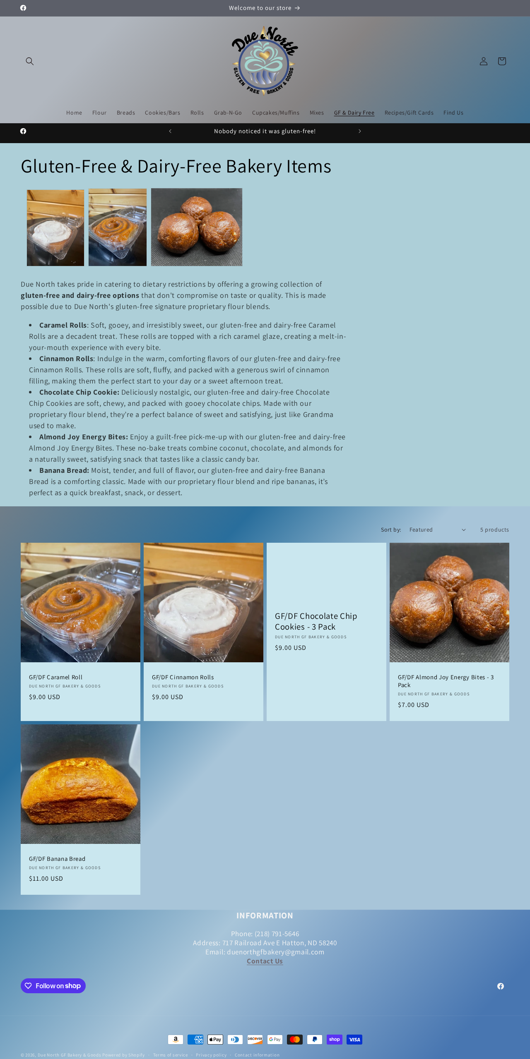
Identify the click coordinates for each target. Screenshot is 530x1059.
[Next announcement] (360, 131)
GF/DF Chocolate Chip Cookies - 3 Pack (316, 621)
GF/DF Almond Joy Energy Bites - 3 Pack (446, 681)
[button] (30, 61)
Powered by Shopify (123, 1055)
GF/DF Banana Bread (57, 859)
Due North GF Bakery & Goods (69, 1055)
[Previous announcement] (170, 131)
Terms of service (170, 1054)
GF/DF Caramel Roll (55, 677)
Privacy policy (211, 1054)
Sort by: (391, 529)
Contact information (257, 1054)
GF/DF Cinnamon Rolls (183, 677)
